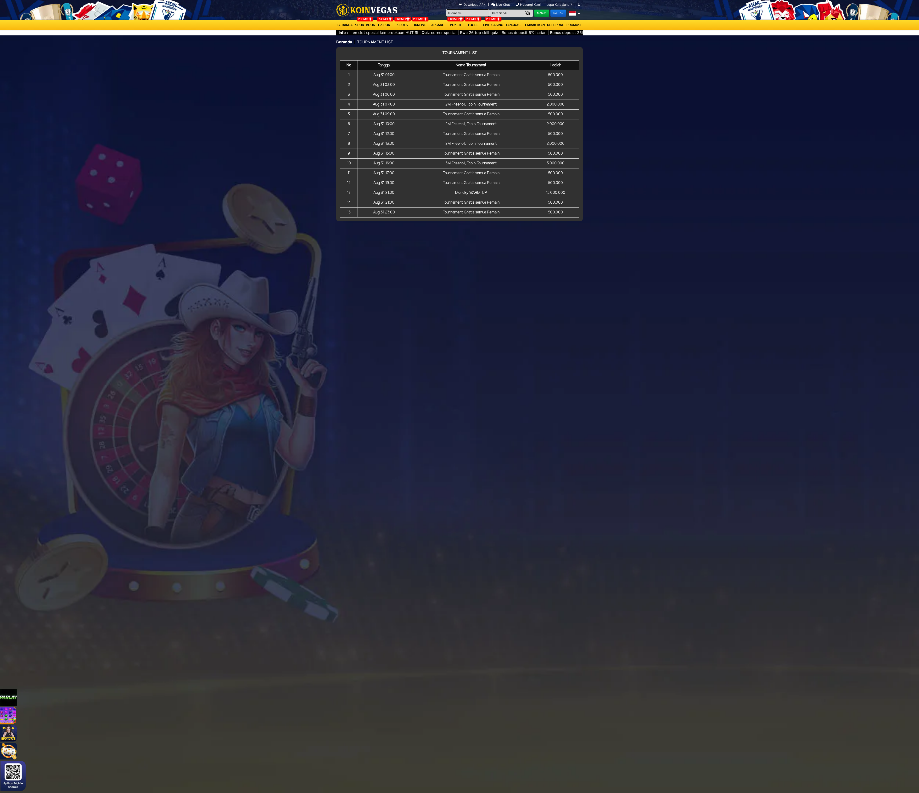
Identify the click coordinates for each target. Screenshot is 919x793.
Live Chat (502, 4)
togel (473, 25)
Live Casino (493, 25)
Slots (402, 25)
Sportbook (365, 25)
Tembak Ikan (534, 25)
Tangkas (513, 25)
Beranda (345, 25)
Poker (455, 25)
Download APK (474, 4)
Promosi (573, 25)
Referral (555, 25)
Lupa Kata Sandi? (560, 4)
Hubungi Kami (530, 4)
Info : (343, 32)
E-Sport (385, 25)
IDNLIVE (420, 25)
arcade (437, 25)
